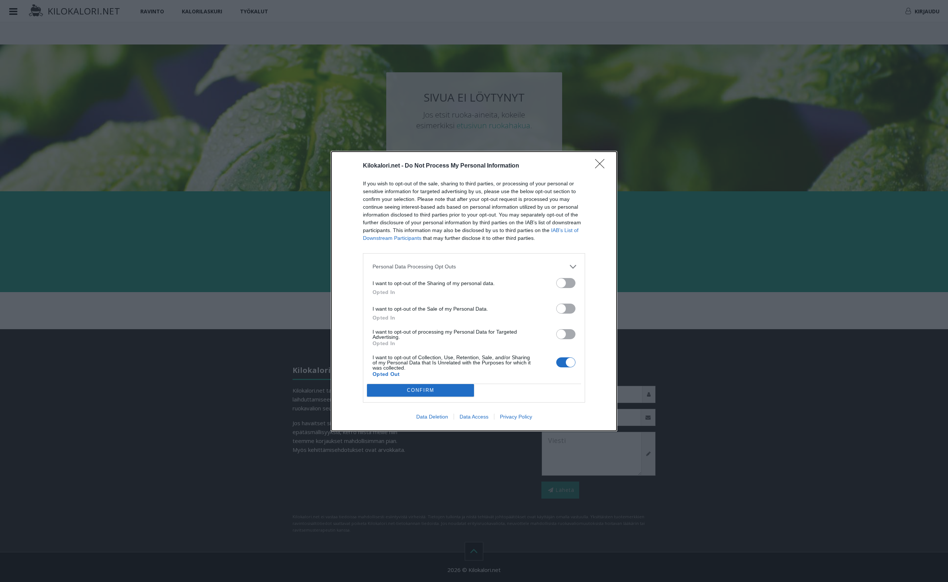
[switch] (565, 283)
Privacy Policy (516, 417)
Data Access (474, 417)
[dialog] (474, 291)
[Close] (602, 166)
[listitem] (474, 267)
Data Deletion (432, 417)
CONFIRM (420, 390)
